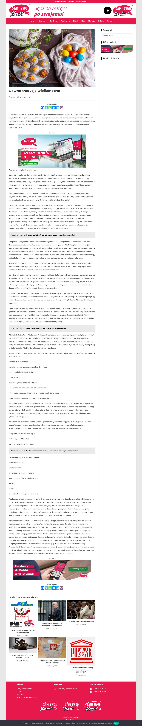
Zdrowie (75, 21)
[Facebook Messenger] (54, 107)
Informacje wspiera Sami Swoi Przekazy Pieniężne (71, 2)
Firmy (83, 21)
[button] (33, 21)
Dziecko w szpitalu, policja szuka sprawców (22, 656)
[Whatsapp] (50, 107)
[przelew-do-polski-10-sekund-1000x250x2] (52, 570)
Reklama (101, 21)
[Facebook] (42, 107)
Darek (13, 97)
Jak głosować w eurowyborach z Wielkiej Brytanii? (52, 662)
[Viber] (61, 107)
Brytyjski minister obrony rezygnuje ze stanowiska (52, 624)
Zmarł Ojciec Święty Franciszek (81, 621)
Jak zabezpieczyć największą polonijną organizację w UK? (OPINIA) (81, 670)
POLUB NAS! (111, 58)
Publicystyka (65, 21)
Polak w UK (54, 21)
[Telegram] (57, 107)
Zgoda (116, 723)
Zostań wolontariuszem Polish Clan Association (23, 631)
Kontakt (109, 21)
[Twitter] (46, 107)
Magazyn (91, 21)
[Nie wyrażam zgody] (140, 723)
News (32, 21)
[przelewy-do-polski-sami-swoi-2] (52, 151)
